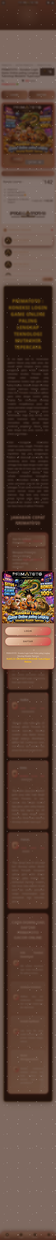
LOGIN (28, 631)
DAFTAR (28, 641)
